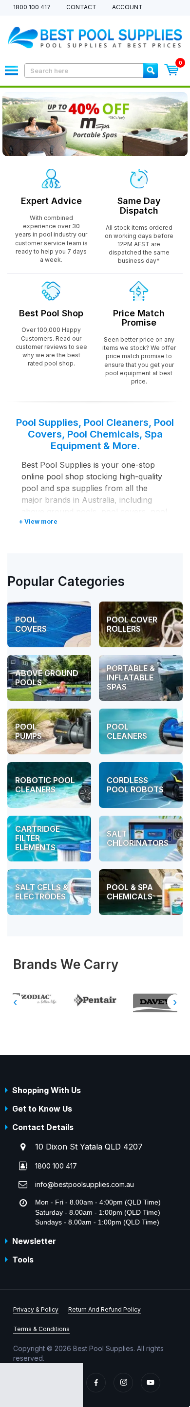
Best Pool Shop (51, 313)
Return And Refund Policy (104, 1309)
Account (127, 7)
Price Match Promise (139, 318)
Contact (81, 7)
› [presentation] (175, 1002)
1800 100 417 (32, 7)
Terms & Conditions (41, 1329)
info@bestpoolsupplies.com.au (84, 1184)
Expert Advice (51, 201)
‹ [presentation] (15, 1002)
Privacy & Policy (35, 1309)
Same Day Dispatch (139, 206)
